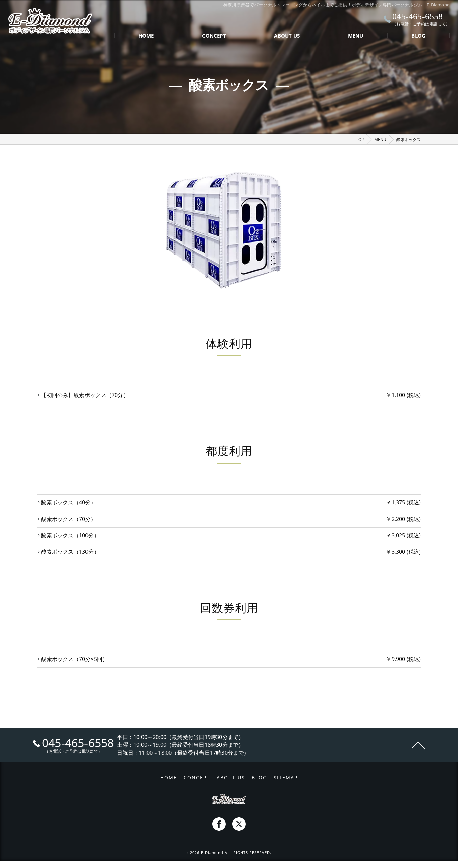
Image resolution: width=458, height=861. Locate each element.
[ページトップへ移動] (418, 745)
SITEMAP (286, 778)
